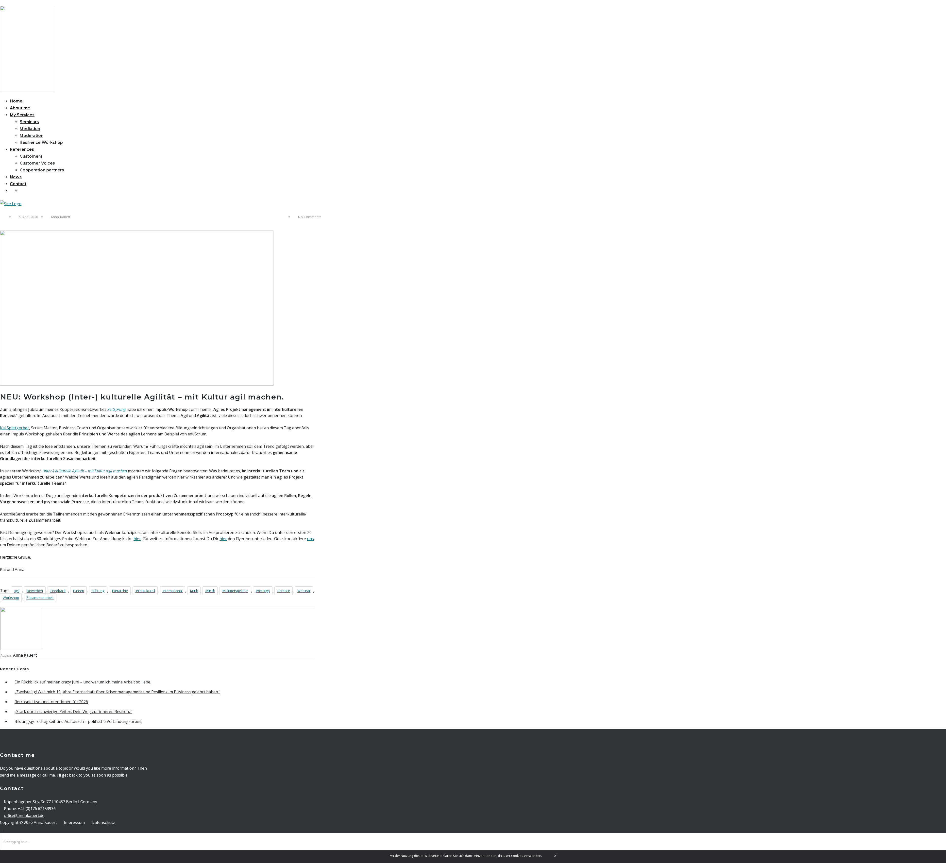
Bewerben (35, 590)
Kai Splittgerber (14, 428)
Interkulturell (145, 590)
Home (16, 101)
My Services (22, 115)
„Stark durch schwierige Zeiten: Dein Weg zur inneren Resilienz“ (73, 711)
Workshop (11, 597)
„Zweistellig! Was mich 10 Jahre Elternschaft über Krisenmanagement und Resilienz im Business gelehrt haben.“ (117, 692)
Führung (97, 590)
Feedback (58, 590)
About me (20, 108)
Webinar (303, 590)
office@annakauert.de (24, 815)
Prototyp (263, 590)
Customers (31, 156)
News (16, 177)
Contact (18, 184)
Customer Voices (37, 163)
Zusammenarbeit (40, 597)
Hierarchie (120, 590)
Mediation (30, 128)
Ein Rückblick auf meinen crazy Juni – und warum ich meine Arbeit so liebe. (83, 682)
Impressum (74, 822)
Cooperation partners (42, 170)
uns (310, 538)
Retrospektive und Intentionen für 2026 (51, 701)
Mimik (210, 590)
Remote (283, 590)
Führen (78, 590)
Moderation (31, 135)
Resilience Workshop (41, 142)
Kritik (194, 590)
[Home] (10, 203)
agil (16, 590)
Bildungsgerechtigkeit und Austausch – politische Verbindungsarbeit (78, 721)
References (22, 149)
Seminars (29, 121)
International (172, 590)
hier (137, 538)
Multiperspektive (235, 590)
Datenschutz (103, 822)
